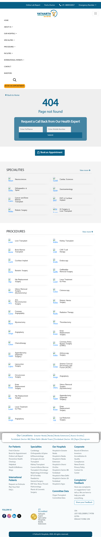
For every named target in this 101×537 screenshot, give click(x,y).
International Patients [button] (13, 60)
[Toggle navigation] (95, 13)
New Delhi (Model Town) (42, 439)
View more (84, 170)
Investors (78, 454)
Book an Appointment (51, 152)
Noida (50, 436)
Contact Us (78, 470)
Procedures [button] (9, 47)
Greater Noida (40, 436)
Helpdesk (12, 465)
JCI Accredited (42, 511)
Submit (50, 135)
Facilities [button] (8, 53)
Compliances (79, 462)
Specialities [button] (8, 40)
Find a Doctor (49, 5)
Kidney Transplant (38, 465)
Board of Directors (81, 451)
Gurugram (85, 439)
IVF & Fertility (36, 476)
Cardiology (35, 451)
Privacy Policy (79, 467)
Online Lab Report (33, 5)
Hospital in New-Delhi (60, 476)
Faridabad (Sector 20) (64, 439)
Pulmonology (36, 487)
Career (76, 473)
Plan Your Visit (14, 487)
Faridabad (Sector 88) (20, 439)
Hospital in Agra (58, 484)
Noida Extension (62, 436)
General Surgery (37, 481)
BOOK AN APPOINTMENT (14, 86)
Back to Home (13, 95)
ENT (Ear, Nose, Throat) (39, 484)
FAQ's (11, 490)
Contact (7, 67)
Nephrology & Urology (39, 473)
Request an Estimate (17, 484)
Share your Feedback (84, 502)
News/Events (79, 465)
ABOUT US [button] (8, 27)
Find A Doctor (14, 451)
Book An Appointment (18, 454)
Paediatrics (35, 478)
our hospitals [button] (10, 34)
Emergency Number (87, 5)
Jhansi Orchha (76, 436)
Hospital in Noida (59, 456)
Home (6, 20)
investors (8, 73)
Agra (77, 439)
